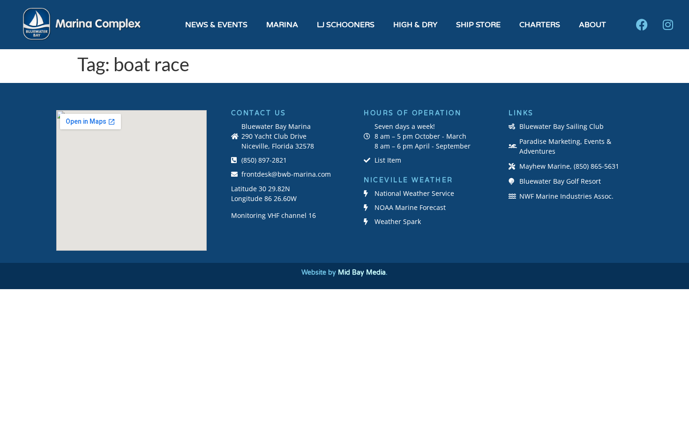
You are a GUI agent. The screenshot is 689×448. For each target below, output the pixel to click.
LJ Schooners (345, 25)
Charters (539, 25)
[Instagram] (668, 25)
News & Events (216, 25)
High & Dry (415, 25)
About (592, 25)
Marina (282, 25)
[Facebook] (642, 25)
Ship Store (478, 25)
